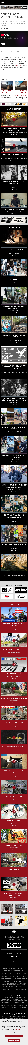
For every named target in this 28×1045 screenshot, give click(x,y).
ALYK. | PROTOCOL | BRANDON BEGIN (14, 746)
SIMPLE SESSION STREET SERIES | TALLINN (14, 624)
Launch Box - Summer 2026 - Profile (14, 698)
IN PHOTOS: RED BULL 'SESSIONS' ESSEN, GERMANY (14, 307)
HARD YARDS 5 (14, 869)
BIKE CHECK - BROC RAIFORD (14, 722)
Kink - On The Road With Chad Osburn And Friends (14, 155)
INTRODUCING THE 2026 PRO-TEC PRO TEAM (14, 545)
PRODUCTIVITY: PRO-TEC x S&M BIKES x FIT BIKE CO (14, 335)
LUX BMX (12, 1002)
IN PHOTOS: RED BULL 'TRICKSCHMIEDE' (14, 278)
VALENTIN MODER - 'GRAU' (14, 845)
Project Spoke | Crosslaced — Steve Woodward (14, 894)
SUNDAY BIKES (12, 1005)
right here (19, 65)
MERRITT (22, 1002)
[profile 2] (21, 921)
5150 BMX (23, 1016)
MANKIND (17, 1002)
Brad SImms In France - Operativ (6, 92)
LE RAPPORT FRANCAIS (14, 674)
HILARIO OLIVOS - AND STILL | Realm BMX (14, 771)
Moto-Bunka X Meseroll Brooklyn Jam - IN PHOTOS (14, 456)
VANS (12, 1007)
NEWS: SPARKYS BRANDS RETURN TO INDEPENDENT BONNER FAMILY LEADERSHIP (14, 367)
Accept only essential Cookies (14, 1036)
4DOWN (24, 1007)
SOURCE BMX (4, 1005)
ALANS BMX (5, 997)
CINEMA (4, 999)
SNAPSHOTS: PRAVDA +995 (14, 573)
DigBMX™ (23, 936)
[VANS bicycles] (7, 596)
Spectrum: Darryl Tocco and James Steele (14, 182)
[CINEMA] (7, 921)
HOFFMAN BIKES (13, 1000)
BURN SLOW (22, 997)
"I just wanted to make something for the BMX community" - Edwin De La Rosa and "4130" (14, 485)
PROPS (13, 1004)
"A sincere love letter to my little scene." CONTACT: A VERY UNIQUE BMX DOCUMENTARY (14, 516)
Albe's (3, 1016)
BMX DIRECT (12, 997)
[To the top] (14, 932)
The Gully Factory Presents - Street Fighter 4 (21, 93)
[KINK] (14, 220)
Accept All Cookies (14, 1040)
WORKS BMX (18, 1007)
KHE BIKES (20, 1000)
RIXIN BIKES (24, 1004)
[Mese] (21, 596)
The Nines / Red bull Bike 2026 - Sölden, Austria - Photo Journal (14, 399)
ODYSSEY (3, 1004)
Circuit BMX (9, 1016)
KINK (25, 1000)
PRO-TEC (18, 1004)
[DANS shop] (21, 590)
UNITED (8, 1007)
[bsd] (14, 7)
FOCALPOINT (4, 1000)
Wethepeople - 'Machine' (14, 796)
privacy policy (17, 1029)
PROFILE (9, 1004)
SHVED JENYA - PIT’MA (14, 821)
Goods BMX (5, 1018)
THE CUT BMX (15, 999)
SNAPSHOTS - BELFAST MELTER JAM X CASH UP (14, 427)
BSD (17, 997)
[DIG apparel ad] (14, 104)
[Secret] (7, 590)
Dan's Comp (16, 1016)
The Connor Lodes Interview (14, 209)
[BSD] (21, 909)
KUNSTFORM (5, 1002)
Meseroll (12, 1018)
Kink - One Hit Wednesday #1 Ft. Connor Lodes (14, 129)
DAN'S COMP (22, 999)
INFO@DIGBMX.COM (16, 961)
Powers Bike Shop (20, 1018)
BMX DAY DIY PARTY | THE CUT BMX (14, 649)
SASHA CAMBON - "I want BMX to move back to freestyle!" (14, 250)
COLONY (8, 999)
